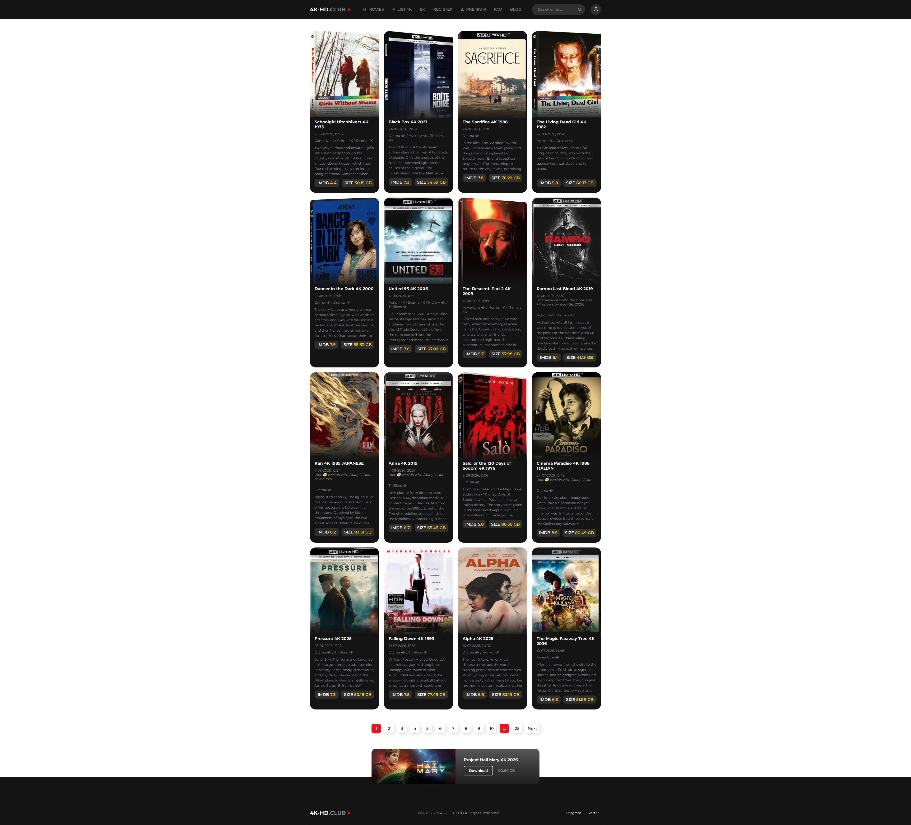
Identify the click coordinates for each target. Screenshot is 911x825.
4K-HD (328, 9)
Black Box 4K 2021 (408, 122)
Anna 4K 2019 (403, 463)
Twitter (593, 813)
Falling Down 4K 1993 (411, 638)
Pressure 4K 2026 (333, 638)
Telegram (573, 813)
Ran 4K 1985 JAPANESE (339, 463)
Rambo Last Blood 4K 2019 (565, 288)
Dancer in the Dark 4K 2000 (344, 288)
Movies (375, 9)
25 (517, 728)
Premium (475, 9)
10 (492, 728)
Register (443, 9)
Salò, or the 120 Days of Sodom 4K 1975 (487, 466)
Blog (515, 9)
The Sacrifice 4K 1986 (485, 122)
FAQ (498, 9)
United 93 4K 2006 (408, 288)
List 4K (404, 9)
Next (532, 728)
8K (422, 9)
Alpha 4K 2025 (478, 638)
